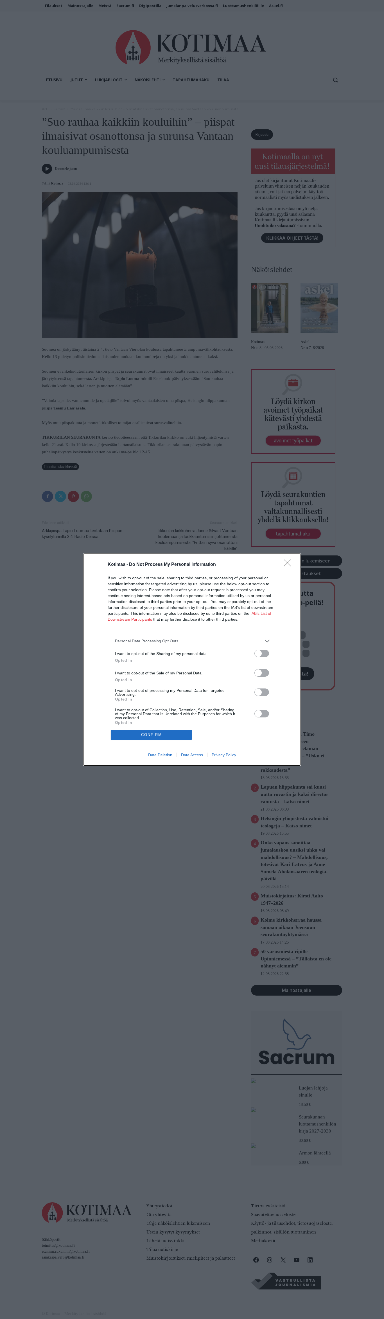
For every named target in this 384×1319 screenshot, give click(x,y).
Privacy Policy (224, 755)
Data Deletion (160, 755)
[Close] (289, 564)
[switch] (261, 653)
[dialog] (192, 660)
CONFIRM (151, 735)
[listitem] (192, 641)
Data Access (192, 755)
